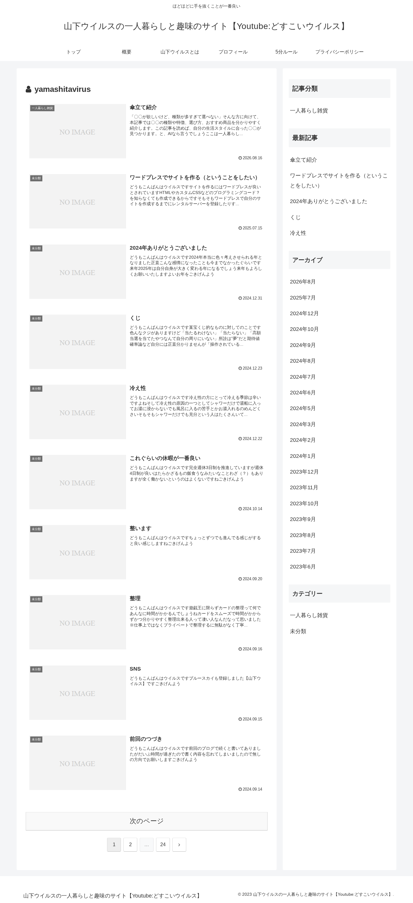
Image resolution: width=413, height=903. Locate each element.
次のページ (147, 821)
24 (163, 844)
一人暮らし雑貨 (309, 111)
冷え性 (298, 233)
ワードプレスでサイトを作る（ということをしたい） (339, 180)
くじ (295, 217)
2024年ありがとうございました (328, 201)
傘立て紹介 (303, 160)
